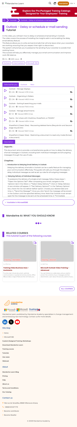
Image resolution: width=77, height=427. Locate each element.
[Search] (50, 3)
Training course (8, 349)
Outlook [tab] (24, 85)
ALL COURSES (67, 289)
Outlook (6, 63)
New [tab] (32, 85)
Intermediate (18, 63)
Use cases (6, 357)
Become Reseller (10, 415)
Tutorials (13, 20)
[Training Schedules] (55, 3)
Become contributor (11, 411)
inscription (63, 3)
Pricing (5, 376)
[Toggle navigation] (3, 3)
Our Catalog (6, 392)
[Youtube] (17, 322)
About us (5, 384)
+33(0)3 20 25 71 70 (11, 407)
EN (71, 3)
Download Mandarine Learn (12, 345)
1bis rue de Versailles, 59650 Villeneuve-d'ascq (21, 403)
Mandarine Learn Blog (10, 372)
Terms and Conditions (10, 388)
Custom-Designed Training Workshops (16, 341)
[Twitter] (11, 322)
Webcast (5, 361)
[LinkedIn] (4, 322)
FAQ (4, 380)
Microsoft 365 (32, 63)
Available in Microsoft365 (17, 202)
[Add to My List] (34, 242)
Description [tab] (8, 142)
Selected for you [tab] (10, 85)
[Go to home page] (14, 3)
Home (6, 333)
